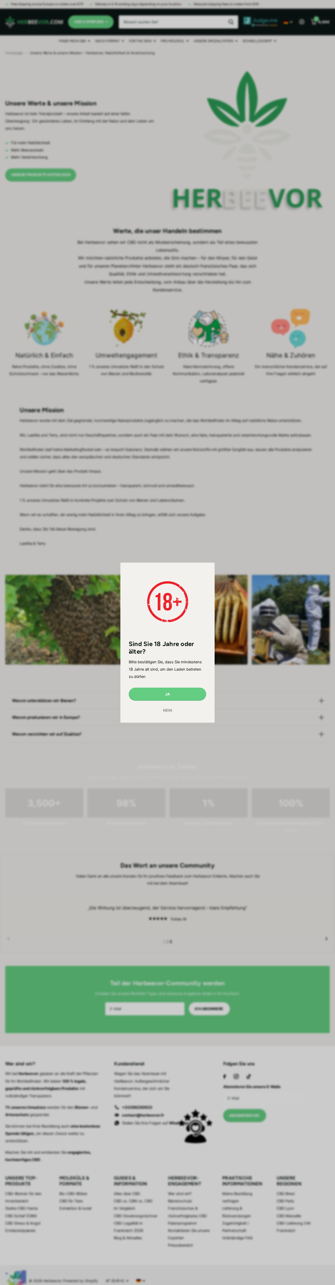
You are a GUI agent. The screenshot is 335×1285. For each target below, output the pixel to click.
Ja (167, 694)
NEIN (167, 710)
